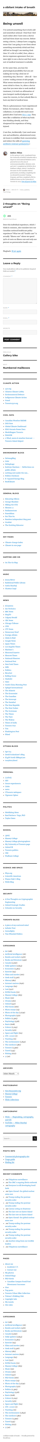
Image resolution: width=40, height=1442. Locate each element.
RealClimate (10, 482)
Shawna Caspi (10, 589)
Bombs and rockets (13, 957)
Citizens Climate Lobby (14, 392)
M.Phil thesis (10, 992)
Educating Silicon (12, 499)
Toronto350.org (11, 403)
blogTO (8, 615)
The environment (12, 1042)
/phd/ (7, 835)
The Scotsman (11, 711)
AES (6, 781)
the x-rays (26, 115)
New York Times (11, 664)
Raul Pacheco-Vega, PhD (15, 815)
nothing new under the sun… (17, 473)
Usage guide (10, 1159)
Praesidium (9, 513)
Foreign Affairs (11, 635)
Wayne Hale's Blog (12, 879)
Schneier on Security (13, 908)
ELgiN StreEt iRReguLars (15, 757)
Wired (7, 734)
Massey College (11, 838)
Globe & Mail (10, 638)
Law (6, 989)
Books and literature (13, 960)
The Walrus (9, 720)
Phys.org (8, 873)
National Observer (12, 658)
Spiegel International (13, 688)
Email (6, 318)
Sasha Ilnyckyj (11, 586)
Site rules (9, 1305)
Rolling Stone (10, 676)
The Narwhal (10, 702)
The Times (9, 714)
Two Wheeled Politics (13, 934)
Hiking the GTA (11, 505)
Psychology (7, 192)
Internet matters (12, 983)
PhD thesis (9, 1007)
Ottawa (8, 1001)
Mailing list (9, 1162)
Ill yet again (16, 251)
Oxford (8, 1004)
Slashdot (8, 679)
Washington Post (12, 731)
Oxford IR (9, 847)
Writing (8, 1053)
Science (8, 1027)
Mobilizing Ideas (12, 812)
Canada (8, 963)
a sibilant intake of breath (19, 7)
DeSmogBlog (10, 458)
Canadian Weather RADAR (15, 421)
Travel (7, 1051)
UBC (7, 853)
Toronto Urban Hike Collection (17, 1293)
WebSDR (8, 435)
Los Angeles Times (12, 647)
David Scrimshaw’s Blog (15, 755)
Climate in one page (13, 545)
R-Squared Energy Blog (14, 479)
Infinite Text (10, 928)
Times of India (11, 723)
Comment (7, 276)
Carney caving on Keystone (20, 1209)
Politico (8, 670)
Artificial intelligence (13, 954)
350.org (8, 389)
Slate (7, 682)
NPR (7, 667)
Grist (7, 461)
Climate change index (14, 542)
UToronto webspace (13, 792)
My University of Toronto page (17, 844)
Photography (10, 1015)
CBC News (9, 620)
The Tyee (9, 717)
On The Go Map (11, 563)
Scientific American (13, 876)
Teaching (9, 1039)
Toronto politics (11, 850)
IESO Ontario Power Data (15, 429)
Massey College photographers (17, 841)
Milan (8, 190)
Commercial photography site (17, 1156)
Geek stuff (9, 977)
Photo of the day (12, 1013)
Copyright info (11, 1299)
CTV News (9, 629)
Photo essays (10, 1010)
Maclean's (9, 650)
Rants (7, 1024)
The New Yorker (11, 708)
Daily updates (24, 190)
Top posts (9, 1290)
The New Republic (12, 705)
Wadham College (12, 856)
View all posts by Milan (28, 182)
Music (7, 998)
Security (8, 1030)
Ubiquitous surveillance (18, 1179)
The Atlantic (10, 691)
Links (7, 786)
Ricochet (8, 673)
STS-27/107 (10, 1036)
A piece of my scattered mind (17, 925)
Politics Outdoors (12, 476)
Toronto (8, 1048)
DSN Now (9, 423)
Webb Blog (9, 882)
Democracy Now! (12, 632)
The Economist (11, 693)
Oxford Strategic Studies (15, 905)
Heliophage (9, 464)
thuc (7, 1287)
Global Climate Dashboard (15, 426)
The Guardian (10, 696)
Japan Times (10, 644)
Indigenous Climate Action (16, 397)
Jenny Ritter (10, 580)
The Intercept (10, 699)
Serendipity (10, 931)
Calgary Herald (11, 617)
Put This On (10, 516)
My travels (9, 1302)
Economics (9, 969)
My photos (9, 1273)
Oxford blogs (10, 1276)
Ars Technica (10, 609)
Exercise (8, 972)
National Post (10, 661)
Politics (8, 1018)
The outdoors (10, 1045)
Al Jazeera (9, 606)
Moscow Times (11, 655)
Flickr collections (12, 1100)
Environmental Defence (14, 395)
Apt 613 (8, 752)
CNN (7, 626)
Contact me (12, 1270)
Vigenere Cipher (11, 795)
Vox (6, 729)
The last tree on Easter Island (20, 1212)
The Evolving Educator (14, 525)
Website (6, 328)
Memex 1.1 (9, 508)
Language (9, 986)
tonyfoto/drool (11, 760)
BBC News (9, 612)
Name (6, 308)
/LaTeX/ (8, 778)
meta (7, 789)
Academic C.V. (12, 1267)
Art (6, 951)
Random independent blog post (18, 519)
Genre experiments (13, 783)
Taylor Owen (10, 818)
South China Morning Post (16, 685)
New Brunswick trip (13, 1091)
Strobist (8, 522)
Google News (10, 641)
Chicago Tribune (11, 623)
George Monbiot (11, 502)
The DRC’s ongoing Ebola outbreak (23, 1182)
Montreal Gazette (12, 653)
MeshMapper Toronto (14, 432)
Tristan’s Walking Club (14, 1296)
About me (9, 1264)
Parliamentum (11, 511)
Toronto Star (10, 726)
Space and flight (11, 1033)
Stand (7, 400)
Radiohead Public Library (15, 583)
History (8, 980)
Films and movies (12, 975)
